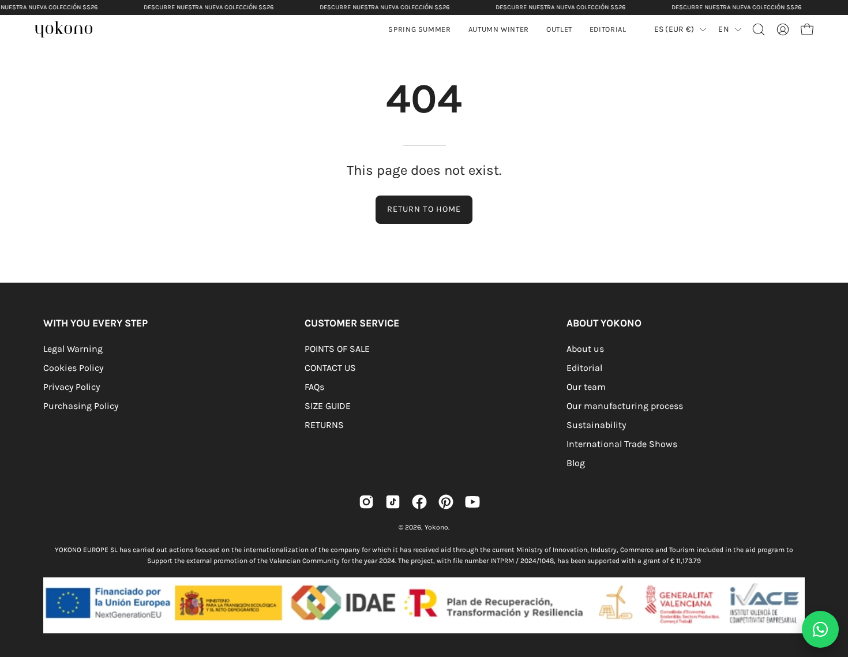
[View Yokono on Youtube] (472, 501)
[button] (499, 29)
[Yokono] (69, 30)
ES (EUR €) (674, 29)
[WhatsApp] (820, 629)
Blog (575, 462)
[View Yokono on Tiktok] (393, 501)
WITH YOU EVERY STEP (95, 323)
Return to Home (424, 209)
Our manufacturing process (624, 405)
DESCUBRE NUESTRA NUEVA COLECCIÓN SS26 (208, 7)
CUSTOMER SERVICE (352, 323)
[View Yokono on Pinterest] (446, 501)
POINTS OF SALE (337, 348)
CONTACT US (330, 367)
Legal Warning (73, 348)
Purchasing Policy (80, 405)
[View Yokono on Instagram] (366, 501)
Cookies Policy (73, 367)
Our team (586, 386)
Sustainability (596, 424)
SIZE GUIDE (328, 405)
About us (585, 348)
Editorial (584, 367)
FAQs (314, 386)
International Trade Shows (621, 443)
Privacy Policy (71, 386)
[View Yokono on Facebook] (419, 501)
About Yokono (603, 323)
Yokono (436, 527)
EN (723, 29)
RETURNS (324, 424)
